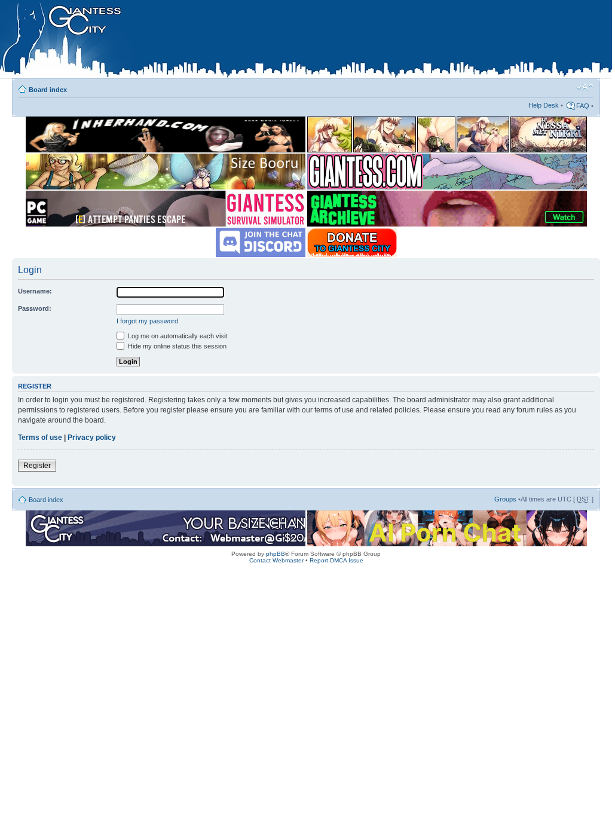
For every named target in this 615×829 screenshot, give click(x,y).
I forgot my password (147, 321)
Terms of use (40, 437)
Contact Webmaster (276, 560)
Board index (48, 89)
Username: (35, 291)
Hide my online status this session (176, 346)
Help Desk (543, 105)
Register (37, 465)
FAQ (582, 105)
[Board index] (251, 41)
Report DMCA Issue (336, 560)
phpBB (275, 553)
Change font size (584, 87)
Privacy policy (92, 437)
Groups (505, 499)
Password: (34, 308)
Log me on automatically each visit (176, 335)
